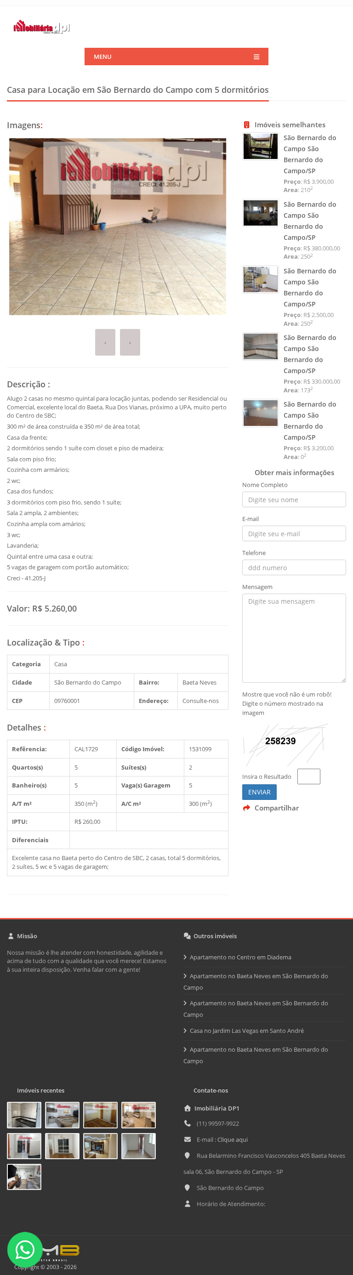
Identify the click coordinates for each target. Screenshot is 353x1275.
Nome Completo (265, 485)
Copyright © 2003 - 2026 (44, 1267)
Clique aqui (232, 1139)
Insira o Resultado (266, 776)
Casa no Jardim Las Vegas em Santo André (247, 1030)
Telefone (254, 553)
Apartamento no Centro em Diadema (240, 957)
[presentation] (105, 342)
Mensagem (257, 587)
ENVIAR (259, 792)
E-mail (250, 519)
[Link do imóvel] (26, 1116)
